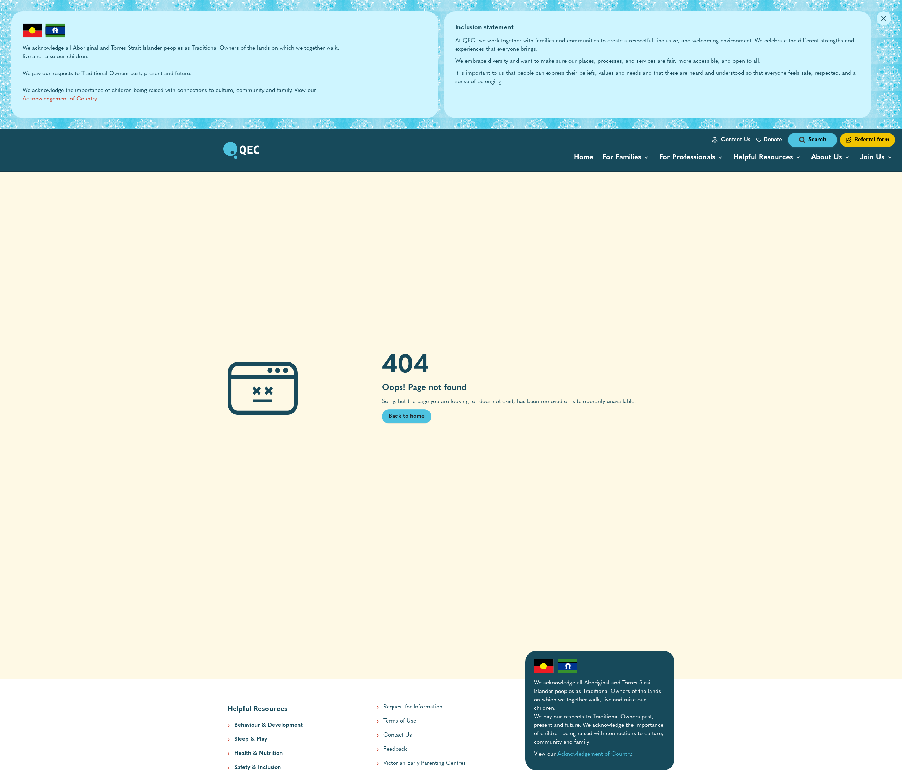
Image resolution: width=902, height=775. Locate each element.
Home (583, 157)
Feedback (395, 749)
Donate (773, 140)
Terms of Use (399, 721)
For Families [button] (622, 157)
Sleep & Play (250, 739)
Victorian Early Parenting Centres (424, 763)
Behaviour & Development (268, 725)
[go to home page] (241, 150)
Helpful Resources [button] (763, 157)
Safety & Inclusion (257, 767)
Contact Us (735, 140)
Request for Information (413, 707)
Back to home (407, 416)
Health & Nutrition (258, 753)
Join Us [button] (872, 157)
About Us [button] (826, 157)
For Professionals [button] (687, 157)
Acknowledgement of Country (59, 99)
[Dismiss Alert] (884, 18)
